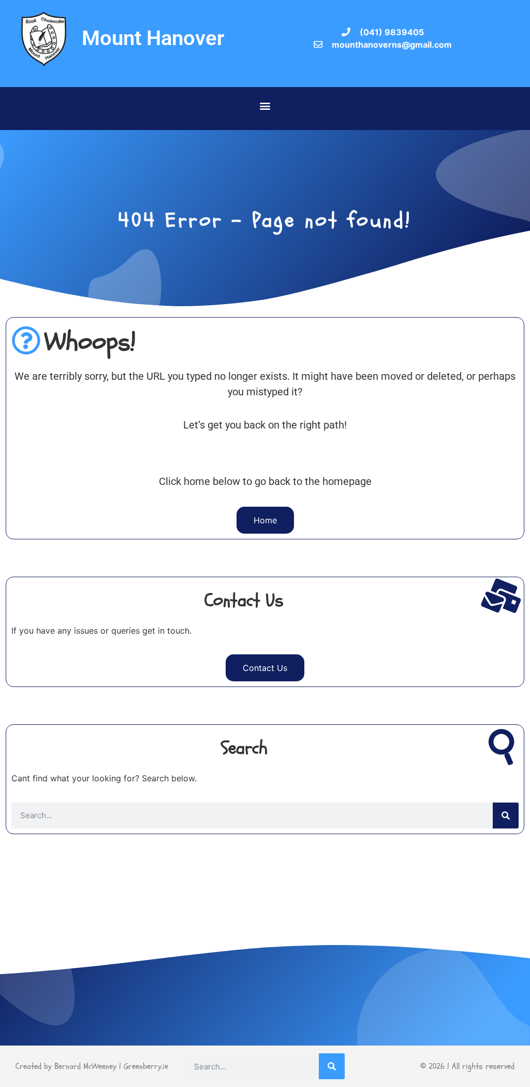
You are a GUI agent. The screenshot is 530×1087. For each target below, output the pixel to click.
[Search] (506, 815)
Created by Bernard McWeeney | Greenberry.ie (92, 1066)
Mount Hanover (153, 38)
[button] (265, 106)
